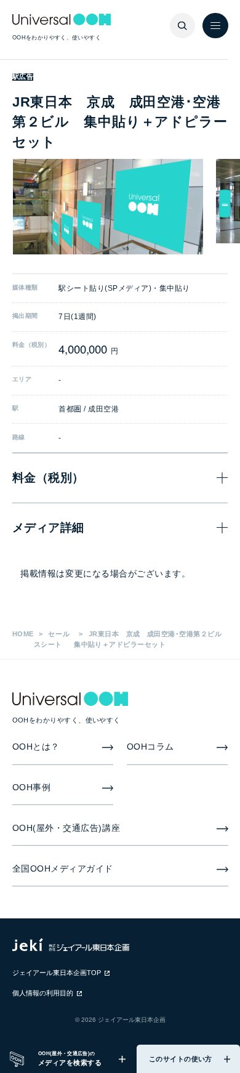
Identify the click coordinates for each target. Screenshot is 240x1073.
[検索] (183, 26)
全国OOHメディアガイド (63, 868)
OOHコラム (150, 746)
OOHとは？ (36, 746)
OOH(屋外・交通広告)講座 (66, 828)
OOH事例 (31, 787)
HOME (23, 634)
